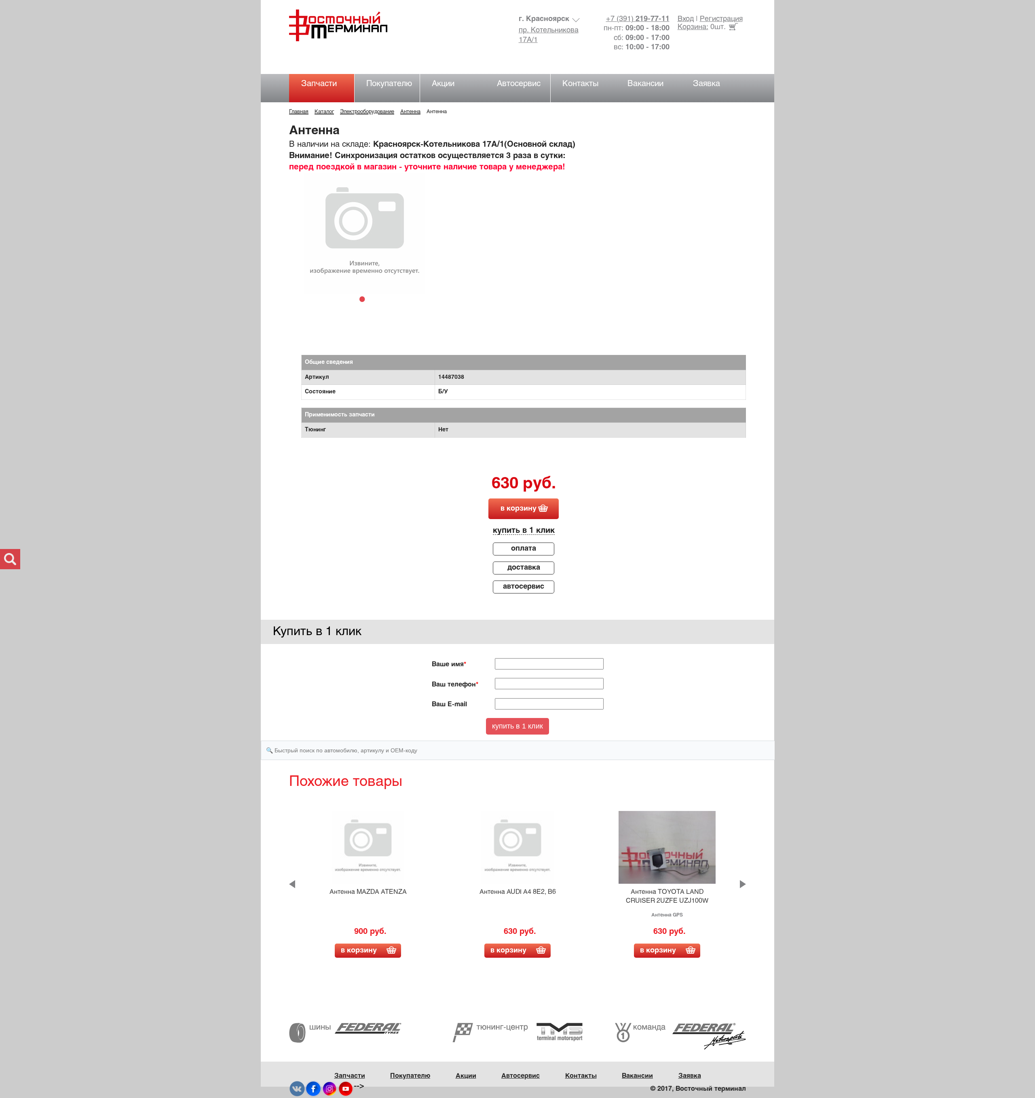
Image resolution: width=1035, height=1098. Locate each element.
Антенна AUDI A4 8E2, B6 (517, 892)
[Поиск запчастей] (10, 559)
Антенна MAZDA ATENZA (368, 892)
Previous (292, 884)
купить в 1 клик (524, 530)
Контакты (580, 84)
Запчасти (319, 84)
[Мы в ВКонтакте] (297, 1089)
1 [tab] (364, 299)
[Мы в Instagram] (329, 1089)
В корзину (359, 950)
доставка (523, 567)
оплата (523, 548)
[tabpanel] (364, 233)
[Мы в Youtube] (346, 1089)
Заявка (706, 84)
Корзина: (693, 27)
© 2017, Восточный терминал (698, 1089)
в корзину (519, 508)
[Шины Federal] (345, 1033)
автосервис (523, 586)
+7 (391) (638, 19)
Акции (443, 84)
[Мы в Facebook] (313, 1089)
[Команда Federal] (680, 1036)
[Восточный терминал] (346, 25)
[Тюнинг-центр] (517, 1032)
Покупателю (389, 84)
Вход (686, 19)
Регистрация (721, 19)
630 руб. (524, 484)
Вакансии (645, 84)
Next (743, 884)
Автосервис (519, 84)
